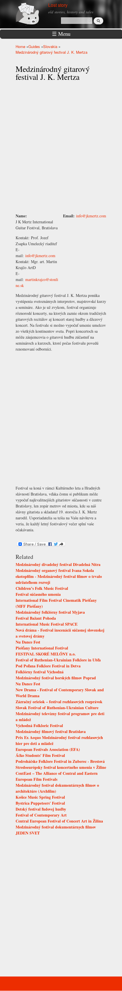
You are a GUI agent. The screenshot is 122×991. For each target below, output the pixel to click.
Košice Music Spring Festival (40, 797)
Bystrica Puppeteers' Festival (40, 803)
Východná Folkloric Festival (39, 725)
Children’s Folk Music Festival (42, 588)
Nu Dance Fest (28, 642)
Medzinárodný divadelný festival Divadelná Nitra (58, 564)
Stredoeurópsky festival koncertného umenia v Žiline (61, 767)
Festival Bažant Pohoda (36, 618)
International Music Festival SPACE (46, 624)
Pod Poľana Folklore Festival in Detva (48, 666)
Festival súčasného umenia (38, 594)
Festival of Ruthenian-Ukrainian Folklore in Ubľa (58, 660)
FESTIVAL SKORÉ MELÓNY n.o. (46, 654)
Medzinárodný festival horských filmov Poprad (56, 678)
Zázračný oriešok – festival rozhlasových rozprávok (59, 702)
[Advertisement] (84, 240)
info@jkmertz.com (40, 255)
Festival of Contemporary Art (41, 815)
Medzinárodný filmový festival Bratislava (51, 731)
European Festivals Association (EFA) (48, 749)
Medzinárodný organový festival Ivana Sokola (55, 570)
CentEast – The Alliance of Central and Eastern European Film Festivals (57, 776)
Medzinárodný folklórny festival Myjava (50, 612)
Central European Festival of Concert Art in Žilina (59, 821)
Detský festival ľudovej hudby (41, 809)
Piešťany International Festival (42, 648)
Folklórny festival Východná (40, 672)
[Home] (34, 13)
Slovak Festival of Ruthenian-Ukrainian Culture (57, 708)
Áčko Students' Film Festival (40, 755)
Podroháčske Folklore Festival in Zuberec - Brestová (60, 761)
